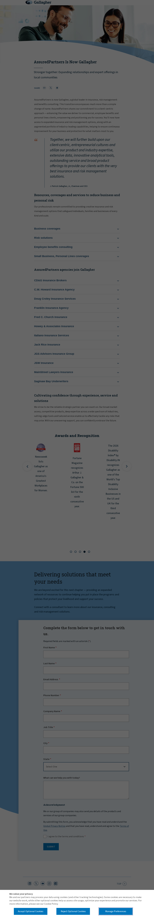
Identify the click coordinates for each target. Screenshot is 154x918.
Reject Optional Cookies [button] (73, 911)
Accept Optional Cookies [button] (30, 911)
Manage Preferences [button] (115, 911)
